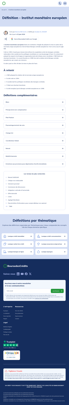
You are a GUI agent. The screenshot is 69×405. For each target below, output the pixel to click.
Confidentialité (7, 329)
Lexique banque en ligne (16, 252)
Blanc (7, 102)
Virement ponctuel (13, 184)
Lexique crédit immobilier (16, 236)
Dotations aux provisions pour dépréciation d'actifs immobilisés (26, 164)
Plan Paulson (10, 117)
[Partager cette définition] (6, 39)
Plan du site (6, 334)
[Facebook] (26, 274)
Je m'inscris (56, 291)
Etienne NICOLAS (20, 32)
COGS (10, 196)
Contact (17, 318)
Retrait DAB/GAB (13, 177)
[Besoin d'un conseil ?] (60, 3)
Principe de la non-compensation (16, 110)
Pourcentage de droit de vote (15, 125)
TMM (10, 206)
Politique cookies (7, 332)
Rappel (5, 318)
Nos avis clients (19, 310)
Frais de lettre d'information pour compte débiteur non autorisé (27, 203)
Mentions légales (7, 326)
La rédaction (6, 313)
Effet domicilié (12, 193)
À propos (5, 310)
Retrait (8, 148)
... (7, 10)
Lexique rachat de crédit (16, 244)
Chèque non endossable (15, 180)
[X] (30, 274)
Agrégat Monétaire (14, 200)
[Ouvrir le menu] (65, 3)
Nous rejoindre (7, 316)
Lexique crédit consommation (51, 236)
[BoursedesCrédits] (15, 266)
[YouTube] (22, 274)
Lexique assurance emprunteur (51, 244)
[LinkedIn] (18, 274)
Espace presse (19, 316)
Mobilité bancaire (11, 156)
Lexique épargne (47, 252)
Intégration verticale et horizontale (18, 190)
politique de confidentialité (41, 298)
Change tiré (9, 133)
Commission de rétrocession (16, 187)
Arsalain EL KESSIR (41, 32)
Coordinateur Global (12, 141)
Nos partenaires (19, 313)
